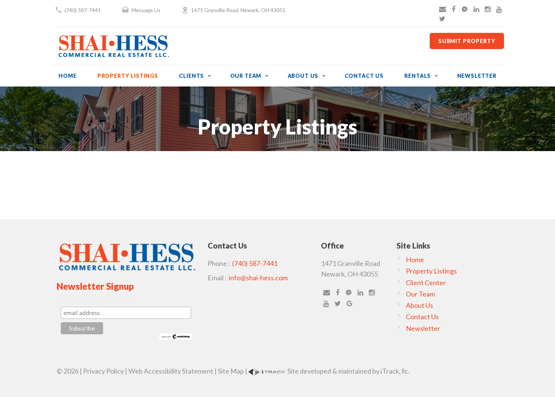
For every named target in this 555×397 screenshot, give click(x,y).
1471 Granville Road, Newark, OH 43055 (238, 10)
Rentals (417, 76)
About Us (303, 76)
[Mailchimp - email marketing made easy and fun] (175, 335)
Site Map (231, 371)
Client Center (426, 282)
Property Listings (127, 76)
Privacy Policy (103, 371)
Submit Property (466, 41)
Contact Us (364, 76)
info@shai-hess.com (258, 277)
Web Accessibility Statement (170, 371)
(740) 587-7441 (83, 10)
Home (67, 76)
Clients (191, 76)
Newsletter (476, 76)
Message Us (145, 10)
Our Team (246, 76)
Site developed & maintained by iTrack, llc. (348, 371)
